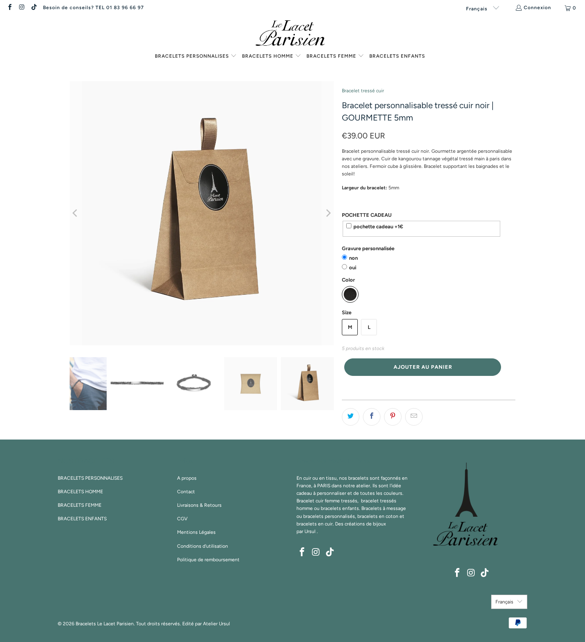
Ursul (310, 531)
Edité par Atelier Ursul (206, 623)
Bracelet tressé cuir (363, 90)
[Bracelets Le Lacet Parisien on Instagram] (21, 8)
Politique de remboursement (208, 559)
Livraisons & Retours (199, 505)
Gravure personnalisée (368, 248)
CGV (182, 518)
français (477, 9)
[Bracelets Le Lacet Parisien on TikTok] (33, 8)
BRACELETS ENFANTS (82, 518)
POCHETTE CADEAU (367, 215)
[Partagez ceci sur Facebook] (371, 417)
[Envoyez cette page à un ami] (414, 417)
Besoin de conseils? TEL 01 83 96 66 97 (93, 7)
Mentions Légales (196, 532)
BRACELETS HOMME (80, 491)
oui (352, 267)
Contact (186, 491)
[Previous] (75, 213)
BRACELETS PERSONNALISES (90, 478)
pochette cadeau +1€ (378, 227)
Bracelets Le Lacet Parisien (105, 623)
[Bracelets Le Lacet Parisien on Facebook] (9, 8)
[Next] (328, 213)
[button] (196, 56)
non (353, 258)
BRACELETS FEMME (79, 505)
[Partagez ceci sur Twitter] (350, 417)
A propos (187, 478)
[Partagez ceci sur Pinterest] (393, 417)
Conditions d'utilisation (202, 546)
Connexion (537, 7)
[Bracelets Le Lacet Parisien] (292, 34)
